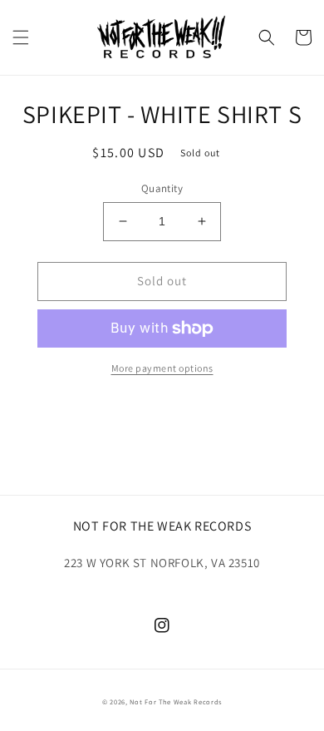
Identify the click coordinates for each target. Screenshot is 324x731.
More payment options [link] (162, 368)
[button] (20, 37)
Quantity (162, 188)
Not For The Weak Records (176, 701)
